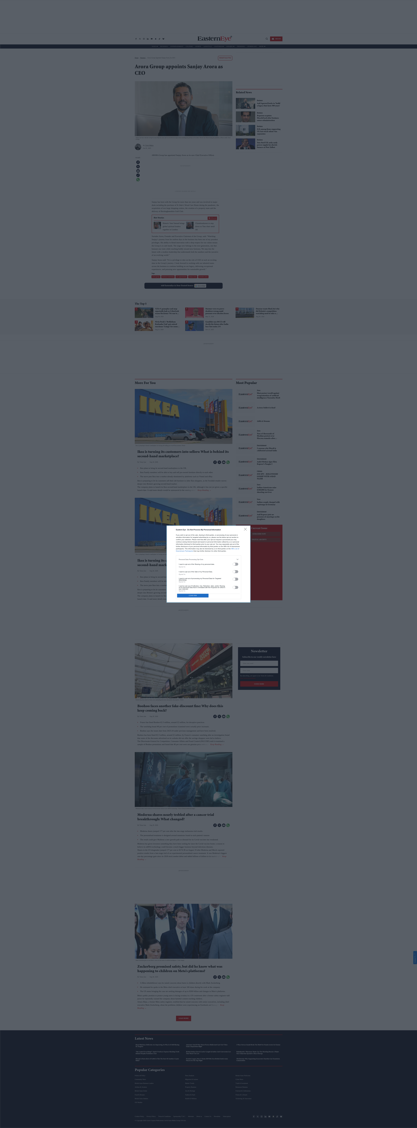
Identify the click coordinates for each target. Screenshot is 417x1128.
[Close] (246, 530)
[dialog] (208, 564)
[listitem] (208, 559)
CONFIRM (193, 595)
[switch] (235, 564)
